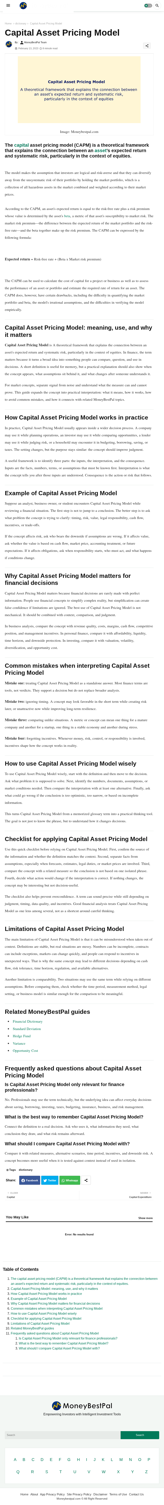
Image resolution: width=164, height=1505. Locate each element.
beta (67, 215)
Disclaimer (100, 1494)
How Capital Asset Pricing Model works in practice (46, 1293)
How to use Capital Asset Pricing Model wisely (44, 1313)
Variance (19, 1043)
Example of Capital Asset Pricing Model (39, 1298)
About (34, 1494)
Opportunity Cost (25, 1050)
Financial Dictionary (28, 1021)
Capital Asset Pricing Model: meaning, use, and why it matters (54, 1288)
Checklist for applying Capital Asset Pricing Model (46, 1318)
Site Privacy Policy (79, 1494)
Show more (145, 1218)
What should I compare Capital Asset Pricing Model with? (59, 1348)
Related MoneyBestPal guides (32, 1328)
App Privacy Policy (52, 1494)
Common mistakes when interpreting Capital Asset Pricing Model (57, 1308)
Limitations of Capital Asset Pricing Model (40, 1323)
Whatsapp (72, 1180)
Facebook (32, 1180)
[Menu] (8, 6)
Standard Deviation (27, 1028)
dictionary (20, 23)
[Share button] (86, 1180)
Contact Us (136, 1494)
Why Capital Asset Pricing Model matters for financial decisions (55, 1303)
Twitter (52, 1180)
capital (21, 145)
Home (8, 23)
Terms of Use (118, 1494)
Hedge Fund (22, 1035)
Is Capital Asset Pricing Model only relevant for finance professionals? (68, 1338)
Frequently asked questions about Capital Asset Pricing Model (55, 1333)
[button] (148, 6)
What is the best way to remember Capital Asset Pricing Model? (63, 1343)
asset (101, 150)
